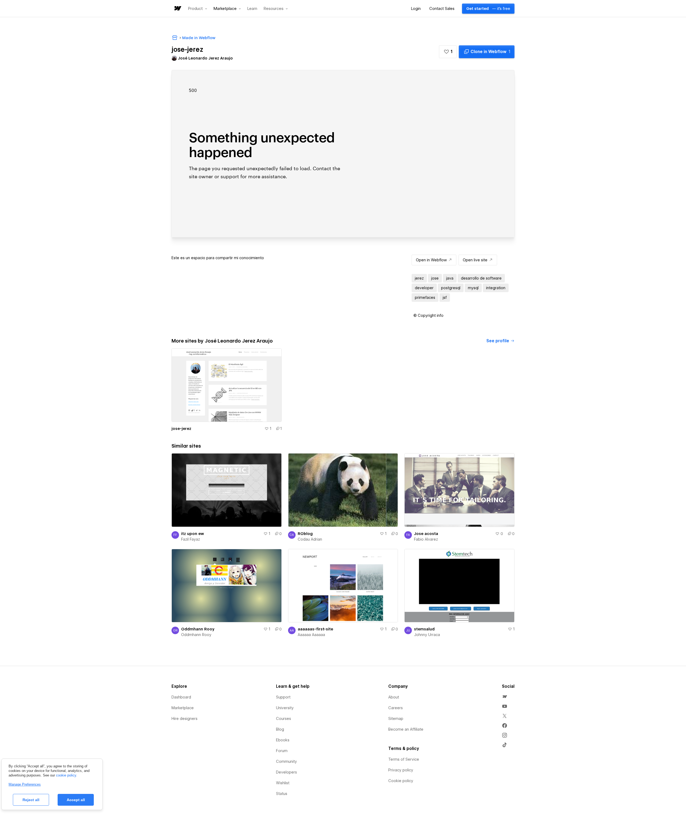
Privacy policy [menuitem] (400, 770)
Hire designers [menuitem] (184, 718)
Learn (252, 8)
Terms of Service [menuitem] (403, 759)
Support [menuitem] (283, 697)
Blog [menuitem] (280, 729)
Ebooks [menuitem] (282, 740)
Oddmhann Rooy (197, 629)
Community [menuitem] (286, 761)
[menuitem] (504, 696)
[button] (197, 8)
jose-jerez (181, 428)
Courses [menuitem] (283, 718)
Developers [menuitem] (286, 772)
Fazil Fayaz (190, 539)
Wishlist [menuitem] (282, 783)
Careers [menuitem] (395, 708)
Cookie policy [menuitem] (400, 781)
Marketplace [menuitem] (183, 708)
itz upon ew (192, 533)
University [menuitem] (285, 708)
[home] (177, 8)
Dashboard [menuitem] (181, 697)
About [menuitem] (393, 697)
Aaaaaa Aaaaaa (311, 635)
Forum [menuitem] (282, 751)
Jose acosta (426, 533)
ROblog (305, 533)
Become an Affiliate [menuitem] (405, 729)
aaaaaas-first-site (315, 629)
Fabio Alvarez (426, 539)
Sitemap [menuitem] (395, 718)
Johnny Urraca (427, 635)
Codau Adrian (310, 539)
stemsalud (424, 629)
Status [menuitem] (281, 793)
